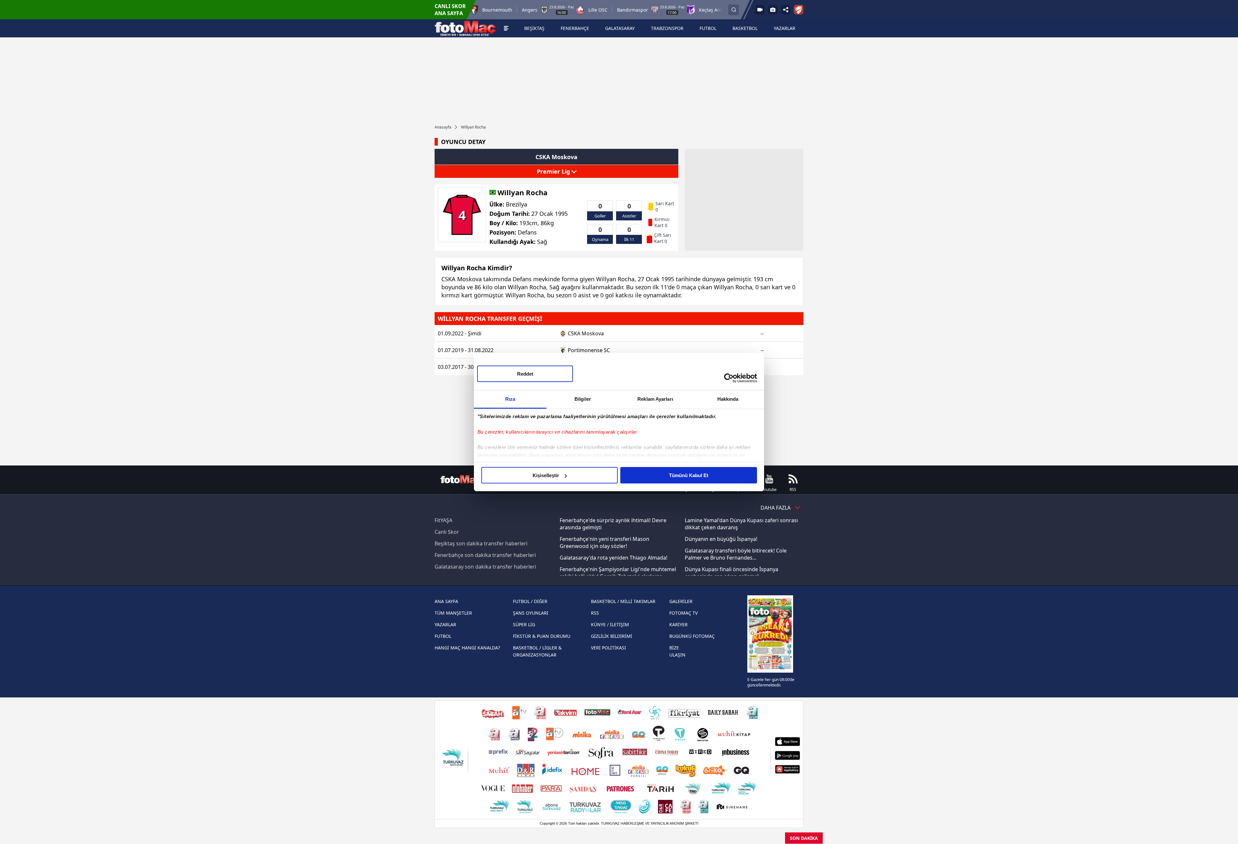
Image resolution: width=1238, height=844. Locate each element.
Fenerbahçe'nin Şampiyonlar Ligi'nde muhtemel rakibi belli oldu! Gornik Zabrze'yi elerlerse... (618, 573)
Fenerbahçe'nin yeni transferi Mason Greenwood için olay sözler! (604, 542)
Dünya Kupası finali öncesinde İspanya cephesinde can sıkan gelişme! (731, 573)
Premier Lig (554, 171)
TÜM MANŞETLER (453, 613)
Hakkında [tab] (728, 399)
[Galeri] (773, 9)
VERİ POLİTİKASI (608, 648)
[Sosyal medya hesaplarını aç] (786, 9)
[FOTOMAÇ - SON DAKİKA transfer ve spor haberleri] (465, 28)
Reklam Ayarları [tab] (655, 399)
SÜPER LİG (524, 624)
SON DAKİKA (804, 838)
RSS (595, 613)
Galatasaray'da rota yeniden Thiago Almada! (613, 557)
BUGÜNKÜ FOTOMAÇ (692, 636)
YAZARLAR (445, 624)
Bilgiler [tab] (583, 399)
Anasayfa (443, 127)
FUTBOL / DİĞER (530, 601)
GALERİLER (681, 601)
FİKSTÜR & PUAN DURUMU (541, 636)
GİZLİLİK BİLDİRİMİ (611, 636)
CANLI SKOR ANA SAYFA (450, 10)
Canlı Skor (447, 531)
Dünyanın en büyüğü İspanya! (721, 538)
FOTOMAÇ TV (683, 613)
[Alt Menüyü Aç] (506, 28)
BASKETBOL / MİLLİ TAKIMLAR (623, 601)
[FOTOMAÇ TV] (760, 9)
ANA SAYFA (446, 601)
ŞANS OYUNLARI (530, 613)
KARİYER (678, 624)
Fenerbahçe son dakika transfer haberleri (485, 555)
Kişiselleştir (546, 475)
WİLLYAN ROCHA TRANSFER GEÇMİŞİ (490, 318)
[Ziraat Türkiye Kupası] (798, 9)
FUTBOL (443, 636)
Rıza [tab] (510, 399)
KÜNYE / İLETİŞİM (610, 624)
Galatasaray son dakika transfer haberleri (485, 566)
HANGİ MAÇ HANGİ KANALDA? (467, 648)
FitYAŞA (443, 520)
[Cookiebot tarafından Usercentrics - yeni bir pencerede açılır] (729, 378)
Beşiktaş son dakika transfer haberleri (481, 543)
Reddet (525, 374)
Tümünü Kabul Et (688, 475)
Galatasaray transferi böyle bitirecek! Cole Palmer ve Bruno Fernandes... (736, 554)
